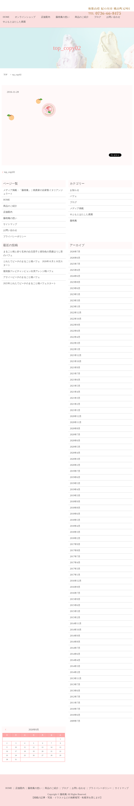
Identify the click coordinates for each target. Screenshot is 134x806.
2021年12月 (75, 355)
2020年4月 (75, 453)
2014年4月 (75, 660)
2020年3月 (75, 459)
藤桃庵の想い (62, 17)
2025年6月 (75, 270)
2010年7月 (75, 709)
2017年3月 (75, 568)
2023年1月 (75, 306)
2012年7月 (75, 696)
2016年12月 (75, 581)
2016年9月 (75, 587)
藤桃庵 (73, 220)
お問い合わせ (113, 17)
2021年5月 (75, 386)
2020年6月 (75, 440)
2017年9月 (75, 544)
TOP (5, 75)
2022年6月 (75, 331)
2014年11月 (75, 623)
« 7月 (6, 729)
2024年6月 (75, 276)
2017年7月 (75, 556)
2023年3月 (75, 300)
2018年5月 (75, 520)
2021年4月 (75, 392)
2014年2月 (75, 672)
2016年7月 (75, 593)
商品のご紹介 (82, 17)
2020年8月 (75, 428)
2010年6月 (75, 715)
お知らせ (74, 190)
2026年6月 (75, 258)
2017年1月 (75, 575)
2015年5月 (75, 611)
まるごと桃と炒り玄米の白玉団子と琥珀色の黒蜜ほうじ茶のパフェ (33, 253)
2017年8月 (75, 550)
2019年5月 (75, 483)
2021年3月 (75, 398)
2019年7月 (75, 471)
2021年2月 (75, 404)
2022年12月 (75, 312)
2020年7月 (75, 434)
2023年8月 (75, 282)
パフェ (73, 196)
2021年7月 (75, 373)
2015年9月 (75, 599)
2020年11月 (75, 422)
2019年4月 (75, 489)
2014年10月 (75, 629)
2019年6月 (75, 477)
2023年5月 (75, 294)
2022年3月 (75, 343)
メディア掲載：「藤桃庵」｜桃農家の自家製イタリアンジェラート (33, 192)
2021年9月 (75, 367)
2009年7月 (75, 721)
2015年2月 (75, 617)
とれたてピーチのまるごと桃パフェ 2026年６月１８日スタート (33, 263)
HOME (6, 17)
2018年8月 (75, 508)
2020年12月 (75, 416)
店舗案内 (45, 17)
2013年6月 (75, 690)
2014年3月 (75, 666)
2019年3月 (75, 495)
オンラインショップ (25, 17)
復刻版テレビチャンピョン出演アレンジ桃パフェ (28, 271)
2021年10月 (75, 361)
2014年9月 (75, 635)
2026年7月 (75, 251)
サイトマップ (10, 224)
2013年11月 (75, 678)
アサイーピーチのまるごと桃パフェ (21, 277)
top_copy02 (9, 172)
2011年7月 (75, 703)
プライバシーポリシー (14, 236)
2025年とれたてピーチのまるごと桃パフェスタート (29, 283)
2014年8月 (75, 642)
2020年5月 (75, 447)
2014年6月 (75, 654)
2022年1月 (75, 349)
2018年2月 (75, 538)
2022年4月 (75, 337)
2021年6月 (75, 380)
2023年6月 (75, 288)
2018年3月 (75, 532)
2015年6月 (75, 605)
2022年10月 (75, 319)
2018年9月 (75, 501)
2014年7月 (75, 648)
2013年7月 (75, 684)
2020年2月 (75, 465)
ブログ (97, 17)
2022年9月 (75, 325)
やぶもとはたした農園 (14, 22)
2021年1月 (75, 410)
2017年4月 (75, 562)
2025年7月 (75, 264)
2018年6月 (75, 514)
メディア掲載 (77, 208)
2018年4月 (75, 526)
